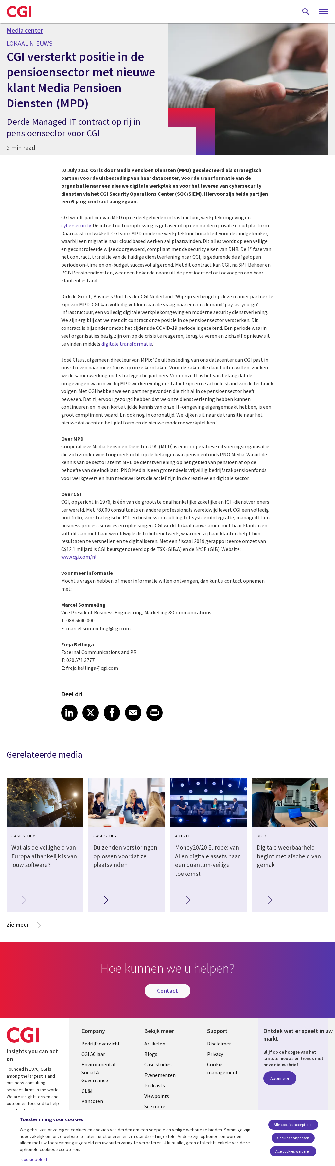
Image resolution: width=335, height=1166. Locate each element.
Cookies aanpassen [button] (293, 1137)
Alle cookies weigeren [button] (293, 1151)
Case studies (158, 1064)
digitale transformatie (126, 343)
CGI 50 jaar (93, 1054)
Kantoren (92, 1101)
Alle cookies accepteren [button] (293, 1124)
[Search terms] (306, 11)
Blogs (150, 1054)
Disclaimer (219, 1043)
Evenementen (160, 1075)
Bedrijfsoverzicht (100, 1043)
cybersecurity (76, 225)
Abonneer (280, 1078)
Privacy (215, 1054)
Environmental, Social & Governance (99, 1072)
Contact (167, 990)
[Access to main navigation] (323, 12)
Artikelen (154, 1043)
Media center (25, 30)
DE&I (87, 1090)
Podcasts (154, 1085)
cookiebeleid (34, 1159)
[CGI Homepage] (19, 11)
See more (154, 1106)
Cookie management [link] (222, 1068)
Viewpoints (156, 1096)
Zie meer (18, 924)
